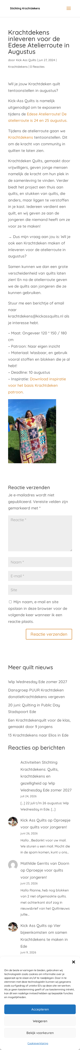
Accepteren (40, 1009)
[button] (73, 962)
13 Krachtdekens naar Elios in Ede (38, 735)
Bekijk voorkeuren (40, 1033)
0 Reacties (37, 67)
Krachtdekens (18, 67)
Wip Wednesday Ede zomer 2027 (37, 681)
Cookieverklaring (38, 1043)
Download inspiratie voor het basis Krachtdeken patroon (37, 385)
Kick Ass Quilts (26, 60)
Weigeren (40, 1021)
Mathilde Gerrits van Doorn (44, 863)
